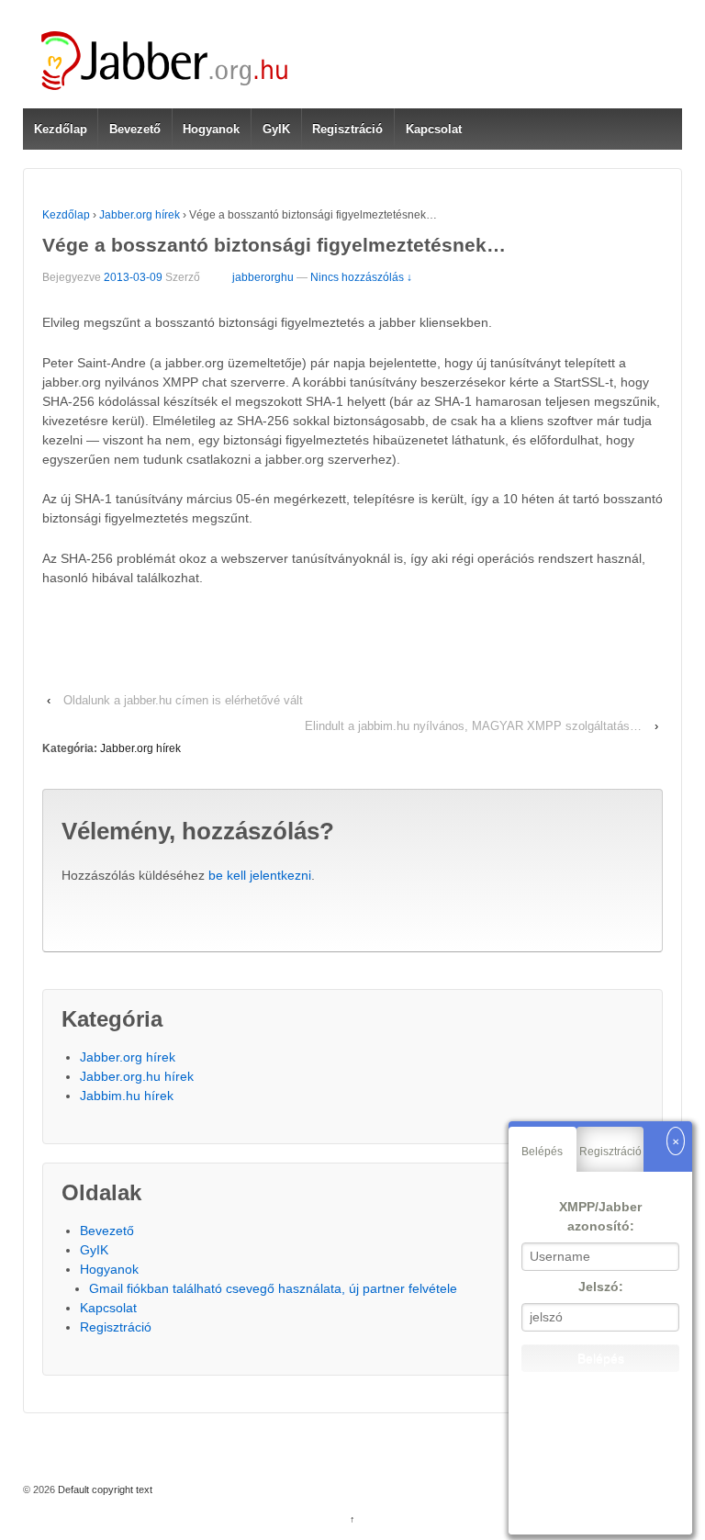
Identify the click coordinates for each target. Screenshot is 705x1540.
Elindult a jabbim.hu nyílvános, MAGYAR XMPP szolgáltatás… (473, 726)
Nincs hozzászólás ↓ (361, 277)
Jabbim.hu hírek (126, 1095)
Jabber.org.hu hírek (137, 1076)
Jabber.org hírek (139, 214)
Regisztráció (347, 129)
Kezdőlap (60, 129)
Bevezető (135, 129)
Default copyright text (103, 1489)
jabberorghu (263, 277)
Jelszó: (600, 1286)
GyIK (276, 129)
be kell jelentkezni (259, 875)
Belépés (542, 1151)
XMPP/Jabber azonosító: (600, 1216)
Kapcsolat (434, 129)
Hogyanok (211, 129)
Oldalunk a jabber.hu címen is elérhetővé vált (183, 700)
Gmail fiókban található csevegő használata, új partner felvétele (273, 1288)
